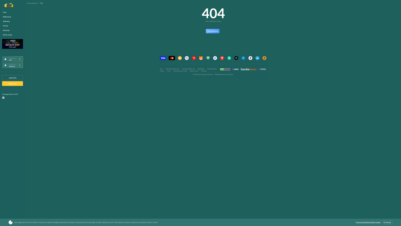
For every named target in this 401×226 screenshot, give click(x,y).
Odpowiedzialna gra (188, 69)
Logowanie (12, 78)
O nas (169, 71)
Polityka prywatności (172, 69)
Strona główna (32, 3)
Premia (5, 26)
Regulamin (201, 69)
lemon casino (7, 35)
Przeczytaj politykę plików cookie (368, 222)
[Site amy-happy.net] (7, 5)
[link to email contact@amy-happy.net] (3, 97)
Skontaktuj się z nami (180, 71)
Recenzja (6, 30)
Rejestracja (7, 17)
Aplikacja (6, 21)
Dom (4, 12)
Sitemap (203, 71)
